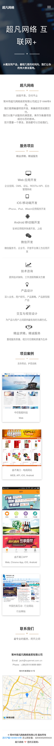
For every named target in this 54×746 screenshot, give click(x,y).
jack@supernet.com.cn (30, 660)
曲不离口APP (21, 556)
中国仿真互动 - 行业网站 (21, 605)
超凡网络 (8, 7)
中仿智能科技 (21, 412)
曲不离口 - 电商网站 (22, 470)
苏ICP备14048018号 (12, 737)
